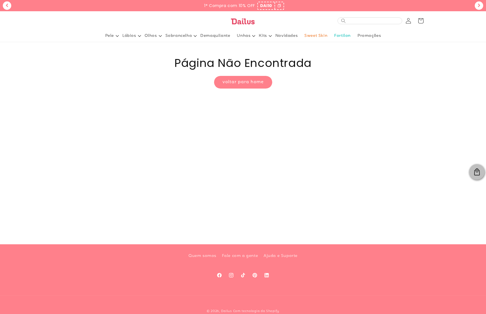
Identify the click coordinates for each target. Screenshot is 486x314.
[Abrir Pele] (117, 36)
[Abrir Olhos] (160, 36)
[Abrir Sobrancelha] (195, 36)
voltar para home (243, 82)
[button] (421, 21)
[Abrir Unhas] (253, 36)
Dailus (226, 311)
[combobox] (373, 21)
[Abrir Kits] (270, 36)
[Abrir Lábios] (139, 36)
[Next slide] (479, 5)
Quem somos (202, 256)
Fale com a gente (240, 256)
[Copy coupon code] (279, 5)
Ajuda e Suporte (281, 256)
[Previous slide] (7, 5)
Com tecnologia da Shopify (256, 311)
